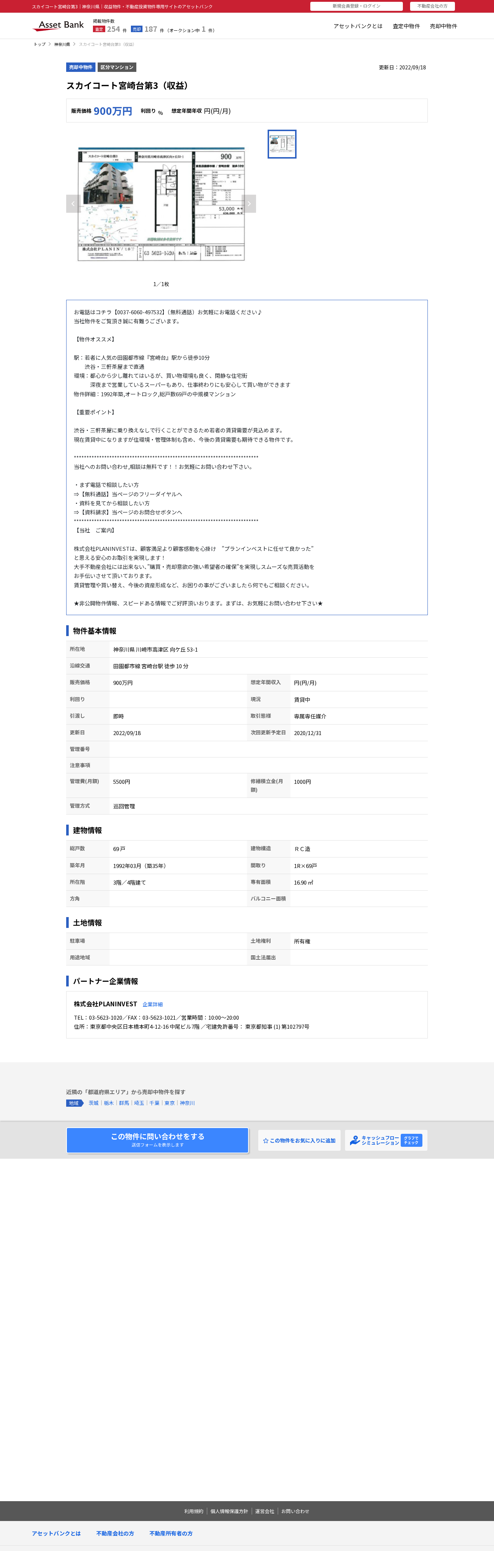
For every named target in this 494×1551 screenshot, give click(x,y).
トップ (40, 44)
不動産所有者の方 (171, 1533)
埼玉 (139, 1102)
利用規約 (193, 1511)
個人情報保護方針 (229, 1511)
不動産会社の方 (115, 1533)
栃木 (109, 1102)
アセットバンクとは (358, 26)
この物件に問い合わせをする (158, 1139)
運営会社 (264, 1511)
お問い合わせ (295, 1511)
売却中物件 (443, 26)
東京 (170, 1102)
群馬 (124, 1102)
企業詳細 (152, 1004)
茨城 (94, 1102)
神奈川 (187, 1102)
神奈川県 (62, 44)
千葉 (154, 1102)
